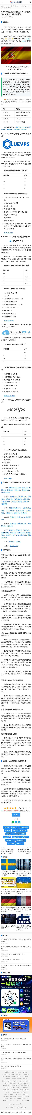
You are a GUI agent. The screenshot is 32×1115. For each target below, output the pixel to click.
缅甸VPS (26, 501)
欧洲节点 (15, 830)
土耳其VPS (10, 510)
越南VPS (26, 499)
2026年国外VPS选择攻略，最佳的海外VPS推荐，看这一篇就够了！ (23, 873)
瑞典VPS (8, 535)
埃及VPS (18, 542)
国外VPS (3, 6)
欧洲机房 (7, 830)
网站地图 (23, 1107)
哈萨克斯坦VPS (15, 1090)
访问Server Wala (9, 396)
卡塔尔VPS (20, 510)
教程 (20, 1112)
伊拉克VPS (25, 1094)
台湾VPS (25, 488)
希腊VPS (23, 535)
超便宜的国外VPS (25, 810)
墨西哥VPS (27, 1085)
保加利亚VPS (13, 1083)
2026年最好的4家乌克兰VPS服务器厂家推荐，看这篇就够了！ (23, 891)
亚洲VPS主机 (7, 1113)
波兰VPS (16, 535)
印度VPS (17, 490)
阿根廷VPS (20, 1096)
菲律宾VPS (22, 497)
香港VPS (14, 1078)
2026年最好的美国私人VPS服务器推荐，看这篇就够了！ (24, 851)
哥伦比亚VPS (21, 524)
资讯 (30, 1112)
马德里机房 (11, 843)
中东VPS (19, 1072)
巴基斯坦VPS (5, 492)
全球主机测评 (16, 2)
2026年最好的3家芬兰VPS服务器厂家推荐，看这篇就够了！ (23, 927)
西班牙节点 (16, 837)
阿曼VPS (24, 513)
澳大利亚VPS (14, 546)
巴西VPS (13, 524)
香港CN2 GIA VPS (21, 127)
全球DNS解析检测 (24, 1090)
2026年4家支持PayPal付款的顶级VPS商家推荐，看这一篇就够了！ (7, 851)
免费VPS (19, 1092)
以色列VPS (9, 513)
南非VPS (11, 542)
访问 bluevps (8, 233)
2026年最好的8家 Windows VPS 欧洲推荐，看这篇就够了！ (8, 891)
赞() (16, 815)
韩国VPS (25, 1078)
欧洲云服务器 (24, 827)
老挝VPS (4, 504)
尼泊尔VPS (25, 490)
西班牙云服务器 (20, 834)
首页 (2, 1112)
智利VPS (10, 526)
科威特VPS (25, 1087)
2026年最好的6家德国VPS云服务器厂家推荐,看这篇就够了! (8, 909)
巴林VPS (17, 513)
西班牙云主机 (10, 834)
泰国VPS (14, 1076)
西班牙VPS (23, 830)
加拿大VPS (21, 517)
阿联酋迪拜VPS (14, 508)
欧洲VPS (6, 827)
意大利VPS (5, 533)
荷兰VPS (13, 533)
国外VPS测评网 (25, 1101)
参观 (8, 478)
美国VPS (13, 517)
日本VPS (10, 490)
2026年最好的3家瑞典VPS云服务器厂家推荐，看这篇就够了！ (8, 873)
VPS (27, 39)
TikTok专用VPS (16, 1113)
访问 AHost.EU (9, 320)
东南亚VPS (5, 1074)
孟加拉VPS (9, 499)
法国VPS (24, 130)
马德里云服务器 (20, 840)
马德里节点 (20, 843)
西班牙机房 (7, 837)
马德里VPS (25, 837)
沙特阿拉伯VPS (26, 1074)
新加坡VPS (13, 497)
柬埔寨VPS (18, 499)
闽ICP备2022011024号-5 (16, 1104)
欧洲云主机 (14, 827)
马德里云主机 (10, 840)
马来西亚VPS (5, 501)
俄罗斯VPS (21, 533)
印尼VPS (7, 1092)
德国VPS (10, 130)
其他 (25, 1112)
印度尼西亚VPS (17, 501)
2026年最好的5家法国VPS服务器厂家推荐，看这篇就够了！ (23, 909)
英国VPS (17, 130)
